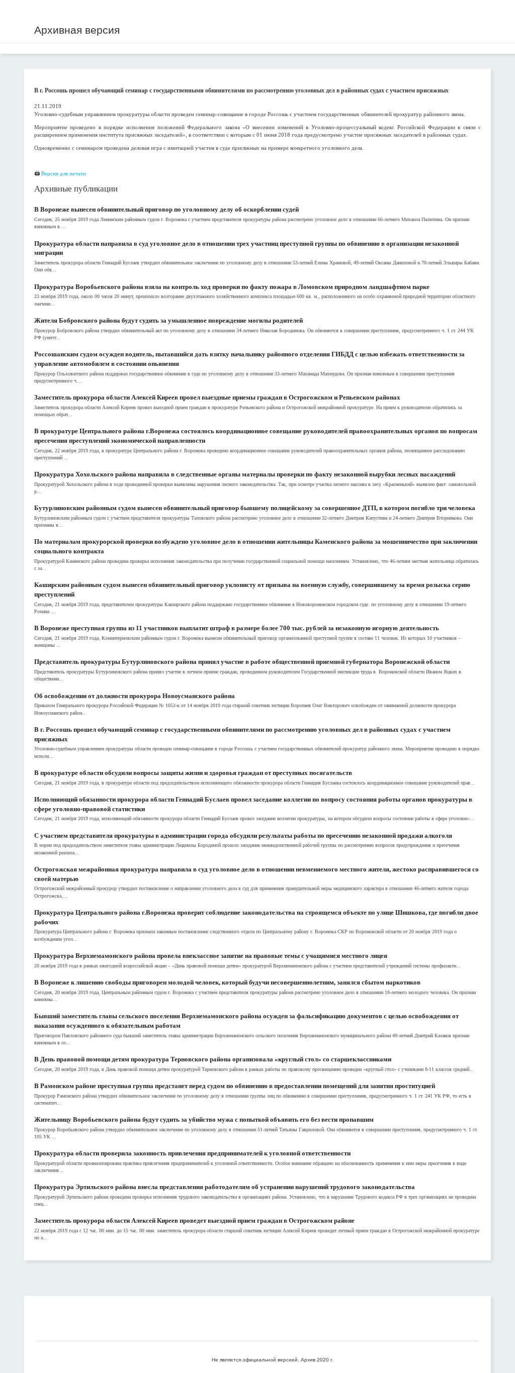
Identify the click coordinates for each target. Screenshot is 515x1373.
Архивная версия (77, 30)
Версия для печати (63, 173)
